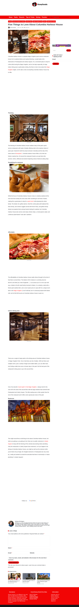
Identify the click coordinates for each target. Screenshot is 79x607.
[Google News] (32, 501)
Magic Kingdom (18, 290)
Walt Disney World (51, 21)
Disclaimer (53, 599)
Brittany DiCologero (13, 27)
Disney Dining (33, 599)
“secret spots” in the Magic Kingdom (27, 387)
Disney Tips (33, 595)
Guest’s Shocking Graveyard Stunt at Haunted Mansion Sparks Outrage (43, 581)
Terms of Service (55, 597)
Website (32, 553)
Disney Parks (29, 21)
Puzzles (44, 17)
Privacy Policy (54, 598)
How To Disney (33, 594)
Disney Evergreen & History (19, 21)
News (10, 17)
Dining (38, 17)
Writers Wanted (54, 595)
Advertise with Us (55, 594)
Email (10, 553)
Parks (16, 17)
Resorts (21, 17)
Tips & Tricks (30, 17)
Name (10, 548)
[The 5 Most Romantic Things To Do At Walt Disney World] (14, 576)
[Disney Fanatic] (39, 5)
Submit (56, 63)
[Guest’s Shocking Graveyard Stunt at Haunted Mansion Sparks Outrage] (43, 576)
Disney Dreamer (34, 598)
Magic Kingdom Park (37, 21)
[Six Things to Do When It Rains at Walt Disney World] (29, 576)
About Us (53, 601)
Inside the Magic (34, 596)
